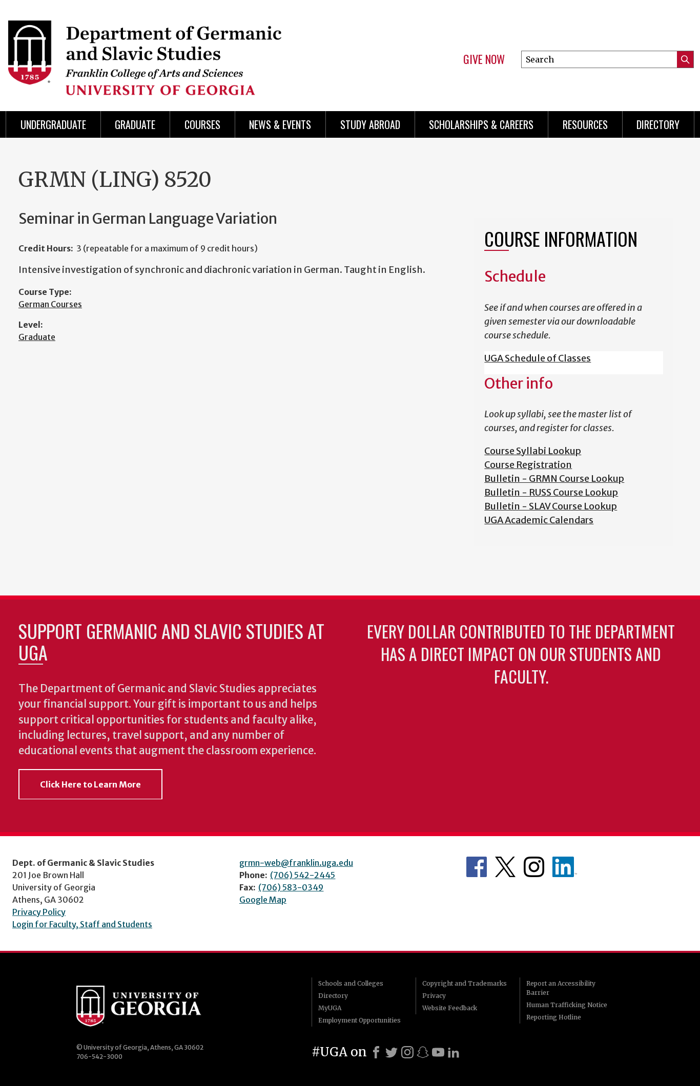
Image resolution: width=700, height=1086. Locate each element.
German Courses (50, 304)
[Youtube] (438, 1052)
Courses (202, 124)
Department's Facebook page (476, 867)
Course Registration (528, 465)
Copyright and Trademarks (464, 983)
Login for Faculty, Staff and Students (82, 924)
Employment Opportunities (359, 1020)
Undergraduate (53, 124)
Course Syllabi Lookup (532, 451)
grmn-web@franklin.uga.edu (296, 863)
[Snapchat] (423, 1052)
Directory (658, 124)
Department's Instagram (534, 867)
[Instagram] (407, 1052)
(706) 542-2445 (302, 875)
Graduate (135, 124)
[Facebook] (376, 1052)
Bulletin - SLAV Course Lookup (550, 506)
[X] (391, 1052)
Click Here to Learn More (90, 784)
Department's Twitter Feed (505, 867)
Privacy (434, 995)
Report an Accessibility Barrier (560, 987)
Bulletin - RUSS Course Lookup (551, 492)
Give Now (484, 59)
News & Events (280, 124)
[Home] (171, 51)
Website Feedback (449, 1008)
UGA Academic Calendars (538, 520)
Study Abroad (370, 124)
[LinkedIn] (453, 1052)
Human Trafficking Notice (566, 1005)
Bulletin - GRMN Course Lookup (554, 478)
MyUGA (329, 1008)
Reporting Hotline (553, 1017)
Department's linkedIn (564, 867)
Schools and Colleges (350, 983)
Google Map (262, 900)
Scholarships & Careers (481, 124)
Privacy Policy (39, 912)
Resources (585, 124)
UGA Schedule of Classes (537, 358)
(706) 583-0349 (290, 887)
